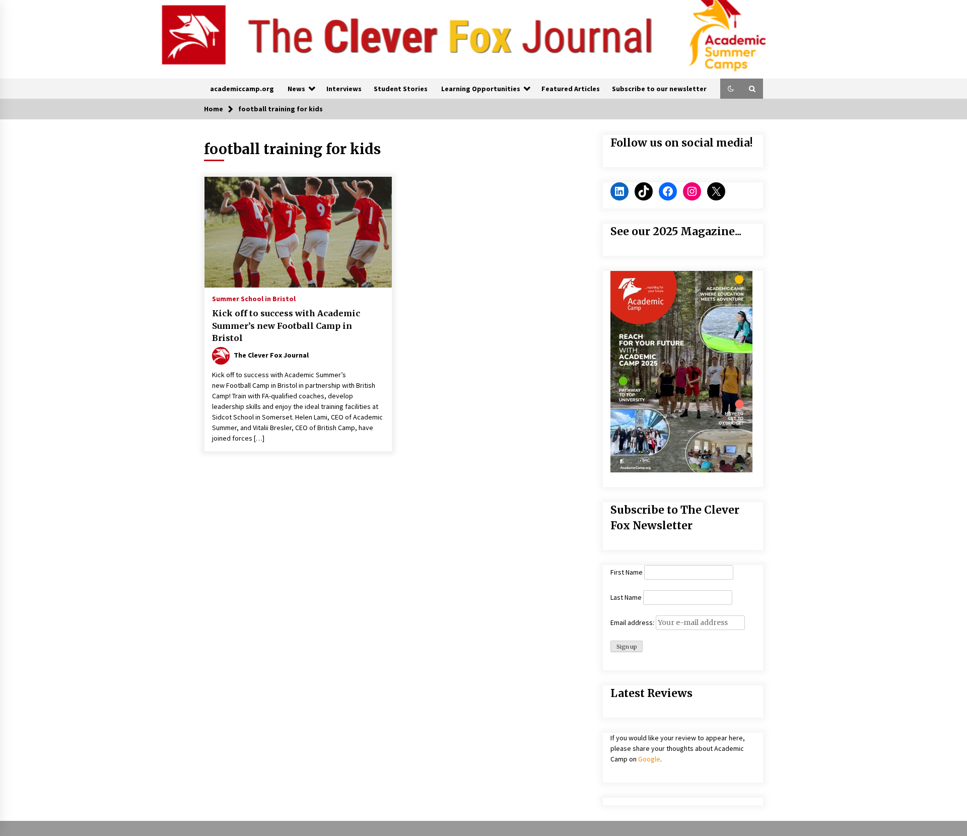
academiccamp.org (242, 88)
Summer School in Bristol (254, 298)
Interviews (344, 88)
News (296, 88)
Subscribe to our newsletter (659, 88)
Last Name (626, 597)
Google (649, 758)
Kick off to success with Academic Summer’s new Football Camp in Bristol (286, 325)
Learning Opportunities (480, 88)
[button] (730, 89)
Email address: (633, 622)
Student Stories (401, 88)
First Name (626, 572)
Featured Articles (570, 88)
